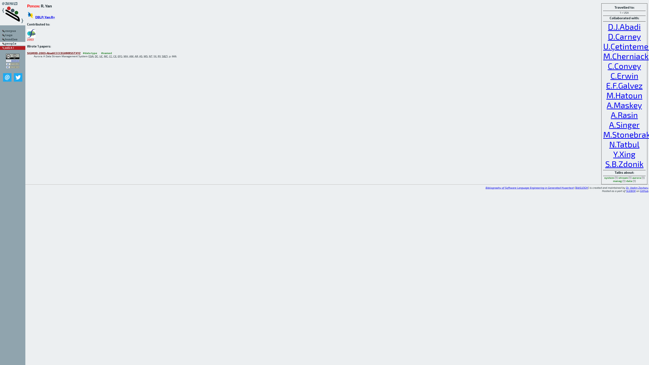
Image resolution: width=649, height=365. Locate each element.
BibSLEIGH (581, 187)
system (609, 177)
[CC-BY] (12, 57)
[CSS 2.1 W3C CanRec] (12, 70)
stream (623, 177)
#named (106, 53)
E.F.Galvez (624, 85)
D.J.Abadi (624, 26)
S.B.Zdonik (624, 164)
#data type (90, 53)
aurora (636, 177)
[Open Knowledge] (12, 61)
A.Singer (624, 124)
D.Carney (624, 36)
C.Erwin (624, 75)
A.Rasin (624, 115)
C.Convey (624, 66)
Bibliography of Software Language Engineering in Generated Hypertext (530, 187)
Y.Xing (624, 154)
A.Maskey (624, 105)
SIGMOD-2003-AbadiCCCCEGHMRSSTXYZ (54, 53)
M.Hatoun (624, 95)
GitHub (644, 190)
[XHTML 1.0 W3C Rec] (12, 64)
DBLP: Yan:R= (45, 17)
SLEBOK (631, 190)
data (629, 180)
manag (617, 180)
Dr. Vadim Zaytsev (637, 187)
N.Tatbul (624, 144)
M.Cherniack (626, 56)
